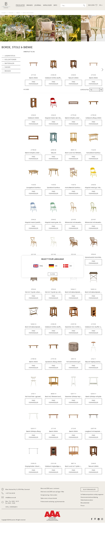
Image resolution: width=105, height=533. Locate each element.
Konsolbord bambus (93, 153)
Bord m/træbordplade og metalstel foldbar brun (93, 292)
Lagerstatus (10, 56)
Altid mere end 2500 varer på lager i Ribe (52, 492)
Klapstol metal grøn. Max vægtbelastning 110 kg (53, 222)
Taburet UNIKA (73, 78)
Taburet (53, 153)
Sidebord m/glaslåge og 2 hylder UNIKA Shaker (53, 466)
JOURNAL (38, 5)
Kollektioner (10, 59)
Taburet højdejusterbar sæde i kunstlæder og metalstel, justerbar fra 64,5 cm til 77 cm (93, 362)
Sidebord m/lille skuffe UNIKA (53, 78)
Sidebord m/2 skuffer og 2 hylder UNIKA (93, 327)
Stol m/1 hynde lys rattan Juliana (53, 292)
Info (55, 5)
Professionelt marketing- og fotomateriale (52, 501)
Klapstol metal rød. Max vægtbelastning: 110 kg (53, 118)
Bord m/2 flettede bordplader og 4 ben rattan (53, 396)
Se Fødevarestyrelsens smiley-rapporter (92, 494)
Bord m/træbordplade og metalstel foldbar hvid (73, 292)
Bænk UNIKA (33, 78)
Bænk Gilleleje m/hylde (93, 396)
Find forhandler (33, 83)
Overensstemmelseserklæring (89, 497)
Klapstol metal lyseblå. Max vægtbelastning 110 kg (33, 222)
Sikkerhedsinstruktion (87, 500)
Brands (30, 5)
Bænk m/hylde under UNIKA (73, 118)
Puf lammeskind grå (73, 362)
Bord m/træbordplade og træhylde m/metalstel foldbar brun (33, 327)
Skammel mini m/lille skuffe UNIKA (73, 327)
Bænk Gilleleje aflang (33, 431)
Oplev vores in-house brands (49, 498)
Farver (7, 67)
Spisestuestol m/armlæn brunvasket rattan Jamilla (93, 257)
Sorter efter (84, 90)
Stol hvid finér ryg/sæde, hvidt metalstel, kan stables (33, 396)
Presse (82, 505)
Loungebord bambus (33, 187)
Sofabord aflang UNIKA (93, 118)
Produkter (20, 5)
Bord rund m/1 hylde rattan (73, 466)
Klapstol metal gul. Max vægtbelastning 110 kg (93, 187)
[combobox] (73, 5)
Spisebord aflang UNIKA (53, 362)
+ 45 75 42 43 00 (10, 493)
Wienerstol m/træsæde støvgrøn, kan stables (93, 222)
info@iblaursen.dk (10, 497)
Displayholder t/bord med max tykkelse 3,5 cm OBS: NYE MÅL (33, 466)
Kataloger (47, 5)
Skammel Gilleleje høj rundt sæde (73, 396)
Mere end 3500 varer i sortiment (50, 488)
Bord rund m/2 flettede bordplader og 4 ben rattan (73, 153)
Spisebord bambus (53, 187)
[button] (102, 69)
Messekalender (85, 503)
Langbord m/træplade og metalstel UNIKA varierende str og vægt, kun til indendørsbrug (93, 431)
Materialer (9, 63)
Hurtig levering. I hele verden (49, 495)
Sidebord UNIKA (33, 118)
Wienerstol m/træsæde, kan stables (73, 222)
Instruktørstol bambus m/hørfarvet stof (73, 187)
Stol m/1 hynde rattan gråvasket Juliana (33, 292)
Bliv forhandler (89, 489)
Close (52, 274)
